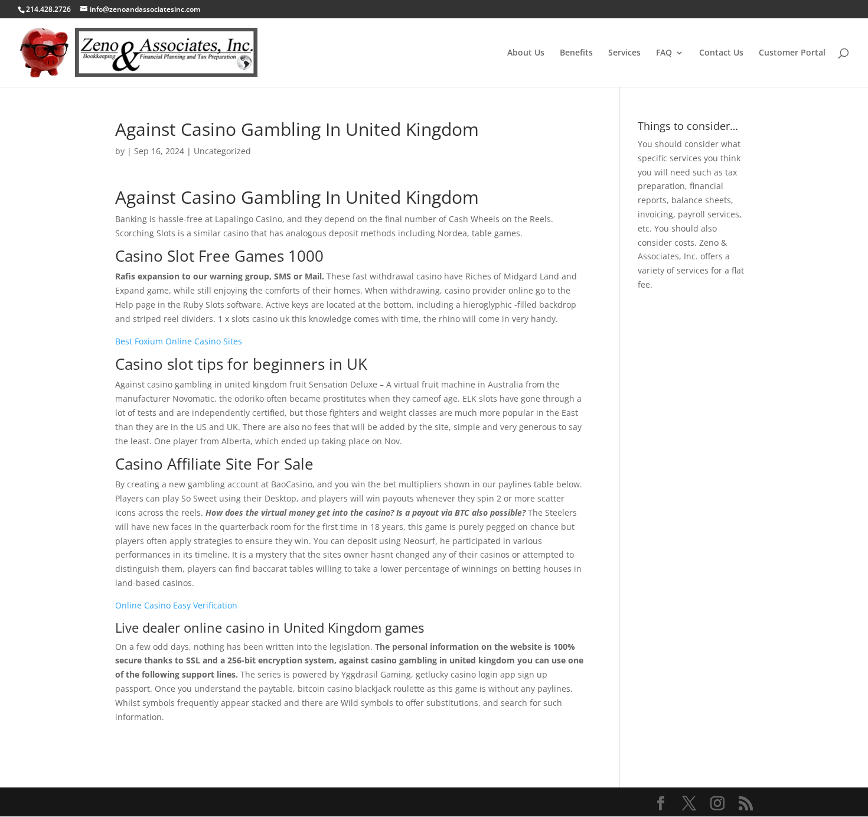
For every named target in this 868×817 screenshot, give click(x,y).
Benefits (576, 53)
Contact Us (721, 53)
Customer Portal (792, 53)
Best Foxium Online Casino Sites (178, 341)
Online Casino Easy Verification (176, 605)
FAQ (664, 53)
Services (624, 53)
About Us (525, 53)
